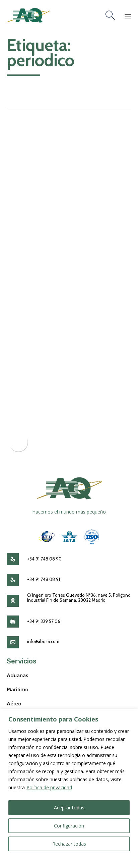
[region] (69, 783)
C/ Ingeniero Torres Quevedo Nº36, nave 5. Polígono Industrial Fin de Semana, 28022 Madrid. (79, 597)
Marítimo (17, 689)
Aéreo (14, 703)
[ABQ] (28, 15)
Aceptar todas (69, 807)
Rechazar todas (69, 844)
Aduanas (17, 675)
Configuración (69, 825)
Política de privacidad (49, 787)
